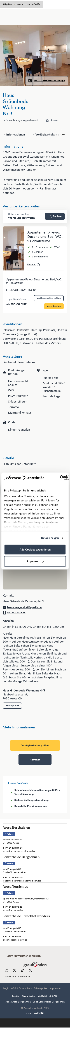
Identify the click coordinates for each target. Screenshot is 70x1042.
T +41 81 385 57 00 (12, 936)
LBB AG (53, 995)
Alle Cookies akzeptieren (35, 549)
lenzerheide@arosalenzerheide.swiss (22, 880)
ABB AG (42, 995)
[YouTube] (30, 971)
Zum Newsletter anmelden (24, 955)
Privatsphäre (40, 988)
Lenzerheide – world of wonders (26, 916)
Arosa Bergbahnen (16, 828)
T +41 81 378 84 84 (13, 847)
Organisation (29, 995)
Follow (9, 834)
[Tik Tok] (22, 971)
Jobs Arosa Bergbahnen (18, 1001)
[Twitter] (14, 971)
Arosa (20, 4)
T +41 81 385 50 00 (12, 877)
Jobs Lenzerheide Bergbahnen (49, 1001)
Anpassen (33, 561)
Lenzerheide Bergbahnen (21, 857)
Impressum (55, 988)
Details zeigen (50, 537)
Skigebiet (7, 4)
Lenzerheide (33, 4)
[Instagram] (6, 971)
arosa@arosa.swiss (13, 910)
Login (6, 988)
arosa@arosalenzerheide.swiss (19, 851)
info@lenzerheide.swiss (15, 939)
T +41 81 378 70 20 (12, 906)
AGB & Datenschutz (21, 988)
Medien (16, 995)
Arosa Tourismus (15, 887)
